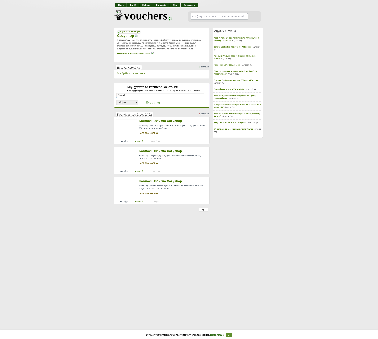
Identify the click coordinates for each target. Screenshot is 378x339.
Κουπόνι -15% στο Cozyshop (160, 181)
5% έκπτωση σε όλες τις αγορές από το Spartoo (234, 129)
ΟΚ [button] (229, 335)
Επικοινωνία (189, 5)
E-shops (146, 5)
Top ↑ (203, 210)
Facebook (260, 4)
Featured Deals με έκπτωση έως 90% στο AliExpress (236, 80)
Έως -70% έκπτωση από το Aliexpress (230, 123)
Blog (175, 5)
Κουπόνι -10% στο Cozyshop (160, 151)
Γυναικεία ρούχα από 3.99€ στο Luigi (229, 89)
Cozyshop (126, 36)
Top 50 (133, 5)
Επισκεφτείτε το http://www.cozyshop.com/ (134, 53)
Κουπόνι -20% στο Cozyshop (160, 120)
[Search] (253, 16)
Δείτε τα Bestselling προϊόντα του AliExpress (233, 47)
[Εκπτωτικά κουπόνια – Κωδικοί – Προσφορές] (143, 15)
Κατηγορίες (161, 5)
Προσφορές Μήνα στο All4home (227, 65)
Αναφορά (139, 141)
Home (121, 5)
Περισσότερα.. (217, 335)
